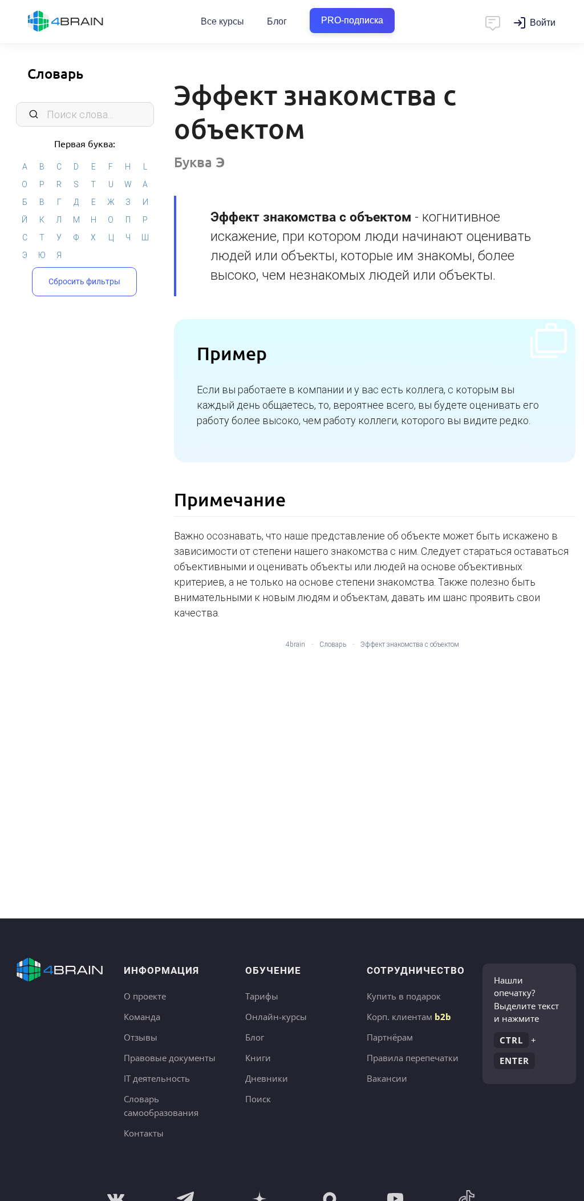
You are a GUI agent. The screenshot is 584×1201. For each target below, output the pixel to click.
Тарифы (261, 996)
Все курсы (222, 21)
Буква (199, 162)
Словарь (55, 73)
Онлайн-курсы (276, 1016)
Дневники (266, 1078)
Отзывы (140, 1037)
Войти (542, 22)
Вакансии (387, 1078)
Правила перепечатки (413, 1057)
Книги (258, 1057)
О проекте (145, 996)
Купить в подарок (404, 996)
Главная (85, 22)
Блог (277, 21)
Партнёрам (390, 1037)
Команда (142, 1016)
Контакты (144, 1133)
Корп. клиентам (409, 1016)
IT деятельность (157, 1078)
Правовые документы (170, 1057)
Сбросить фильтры (84, 281)
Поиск (258, 1099)
